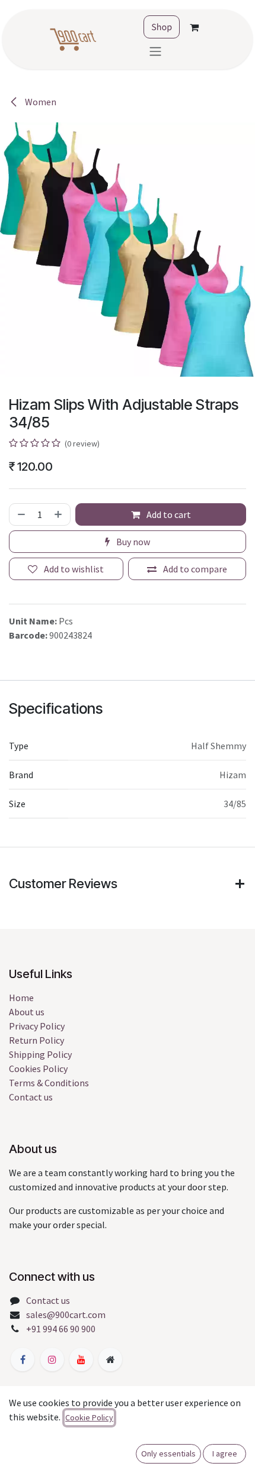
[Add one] (59, 514)
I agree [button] (224, 1453)
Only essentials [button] (168, 1453)
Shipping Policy (40, 1054)
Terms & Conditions (49, 1083)
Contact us (31, 1097)
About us (26, 1012)
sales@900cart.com (66, 1314)
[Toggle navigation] (155, 50)
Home (21, 997)
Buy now (132, 542)
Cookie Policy (89, 1417)
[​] (22, 1359)
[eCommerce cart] (194, 27)
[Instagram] (52, 1359)
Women (39, 102)
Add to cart (168, 514)
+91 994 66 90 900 (60, 1329)
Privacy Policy (37, 1026)
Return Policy (36, 1040)
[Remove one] (20, 514)
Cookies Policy (38, 1068)
